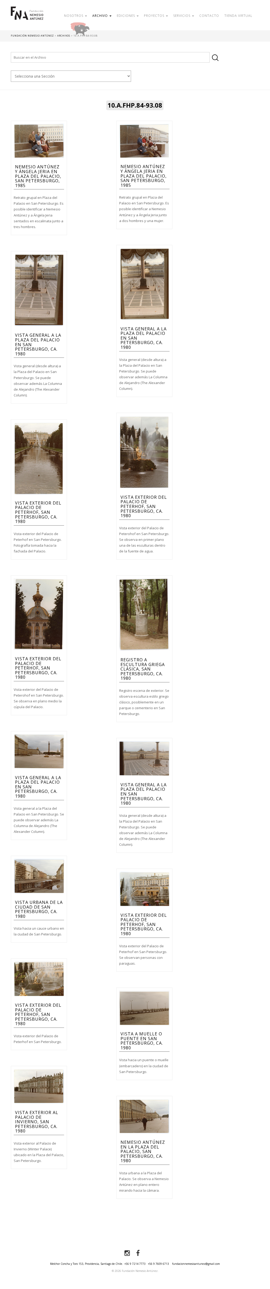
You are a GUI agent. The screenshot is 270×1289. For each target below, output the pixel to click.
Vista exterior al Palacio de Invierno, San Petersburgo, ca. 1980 (36, 1122)
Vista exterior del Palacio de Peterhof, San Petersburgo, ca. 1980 (143, 506)
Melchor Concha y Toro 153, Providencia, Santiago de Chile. (86, 1264)
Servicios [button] (182, 15)
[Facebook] (138, 1253)
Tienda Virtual (238, 15)
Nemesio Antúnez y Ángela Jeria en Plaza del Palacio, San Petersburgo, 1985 (38, 176)
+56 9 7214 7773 (135, 1264)
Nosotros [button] (74, 15)
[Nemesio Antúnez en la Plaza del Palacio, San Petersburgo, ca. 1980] (144, 1115)
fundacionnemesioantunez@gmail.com (196, 1264)
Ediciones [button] (126, 15)
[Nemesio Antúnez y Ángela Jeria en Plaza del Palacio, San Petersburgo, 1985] (39, 140)
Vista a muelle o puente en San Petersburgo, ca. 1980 (141, 1041)
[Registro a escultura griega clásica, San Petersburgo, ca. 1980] (144, 614)
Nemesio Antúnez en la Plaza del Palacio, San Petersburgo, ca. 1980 (142, 1151)
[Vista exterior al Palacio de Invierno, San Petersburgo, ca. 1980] (39, 1086)
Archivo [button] (100, 15)
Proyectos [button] (154, 15)
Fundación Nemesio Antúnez (27, 18)
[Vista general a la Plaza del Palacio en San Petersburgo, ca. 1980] (144, 283)
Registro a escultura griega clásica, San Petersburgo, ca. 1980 (142, 669)
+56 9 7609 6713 (158, 1264)
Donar (97, 27)
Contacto (209, 15)
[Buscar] (215, 57)
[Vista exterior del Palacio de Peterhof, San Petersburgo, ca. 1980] (144, 451)
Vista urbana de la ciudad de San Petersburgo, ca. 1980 (39, 909)
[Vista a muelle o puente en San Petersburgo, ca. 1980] (144, 1007)
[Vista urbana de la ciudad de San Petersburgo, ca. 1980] (39, 875)
